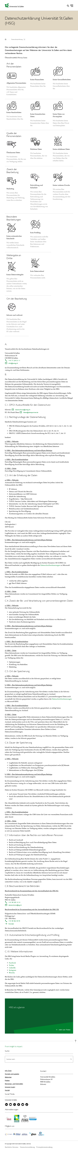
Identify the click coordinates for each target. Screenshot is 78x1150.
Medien (7, 1080)
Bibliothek (8, 1077)
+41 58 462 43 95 (14, 921)
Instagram (12, 970)
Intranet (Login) (10, 1087)
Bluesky (12, 973)
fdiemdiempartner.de (30, 412)
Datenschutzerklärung (17, 39)
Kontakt (11, 924)
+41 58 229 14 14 (14, 902)
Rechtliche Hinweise (11, 1147)
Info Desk (8, 1071)
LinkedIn (12, 968)
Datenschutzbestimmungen (50, 565)
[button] (67, 6)
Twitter (11, 965)
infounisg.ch (13, 363)
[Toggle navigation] (71, 6)
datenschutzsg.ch (15, 905)
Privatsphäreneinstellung (44, 1147)
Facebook (12, 963)
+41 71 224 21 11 (14, 360)
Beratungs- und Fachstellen (14, 1084)
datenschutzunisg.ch (22, 410)
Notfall (7, 1090)
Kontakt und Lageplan (12, 1074)
